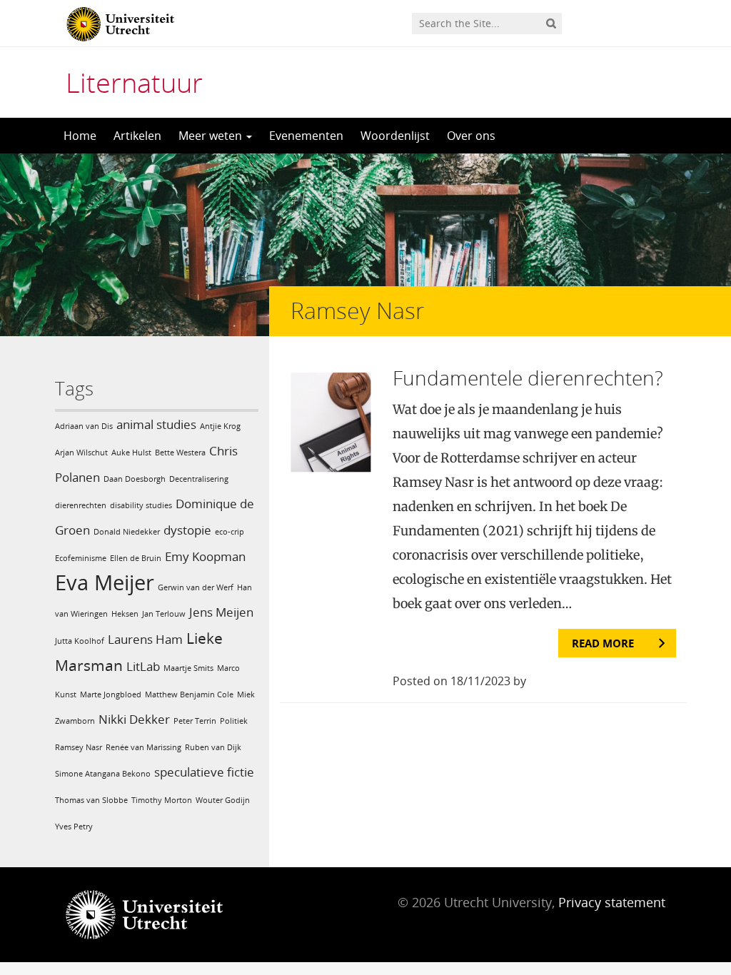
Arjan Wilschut (81, 453)
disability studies (141, 505)
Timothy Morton (161, 800)
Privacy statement (611, 902)
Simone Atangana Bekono (103, 774)
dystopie (187, 530)
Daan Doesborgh (135, 479)
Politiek (234, 721)
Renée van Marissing (143, 747)
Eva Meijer (104, 582)
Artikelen (137, 135)
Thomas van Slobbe (91, 800)
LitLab (143, 666)
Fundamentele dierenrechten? (528, 377)
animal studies (156, 424)
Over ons (471, 135)
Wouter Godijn (223, 800)
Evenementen (306, 135)
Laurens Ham (145, 639)
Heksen (124, 614)
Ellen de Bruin (135, 558)
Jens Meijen (221, 612)
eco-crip (229, 532)
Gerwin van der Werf (195, 587)
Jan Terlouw (164, 614)
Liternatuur (134, 82)
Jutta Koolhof (79, 641)
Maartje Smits (188, 668)
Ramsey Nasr (78, 747)
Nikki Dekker (134, 719)
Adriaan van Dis (84, 426)
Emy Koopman (205, 556)
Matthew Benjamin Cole (189, 694)
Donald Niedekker (127, 532)
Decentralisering (198, 479)
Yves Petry (74, 827)
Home (80, 135)
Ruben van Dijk (213, 747)
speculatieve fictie (204, 772)
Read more (603, 643)
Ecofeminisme (80, 558)
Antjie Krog (220, 426)
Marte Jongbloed (110, 694)
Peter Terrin (194, 721)
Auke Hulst (131, 453)
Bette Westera (180, 453)
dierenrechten (80, 505)
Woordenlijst (395, 135)
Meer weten (211, 135)
